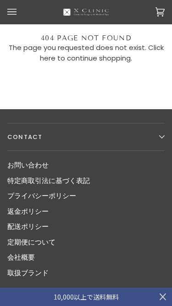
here (47, 58)
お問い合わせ (28, 165)
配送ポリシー (28, 226)
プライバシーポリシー (41, 195)
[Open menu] (21, 12)
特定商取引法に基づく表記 (48, 180)
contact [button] (24, 137)
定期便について (31, 242)
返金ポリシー (28, 211)
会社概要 (21, 257)
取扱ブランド (28, 273)
